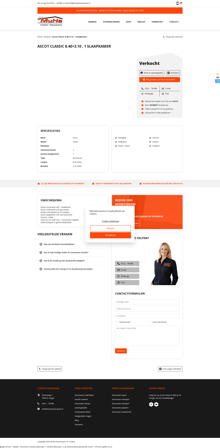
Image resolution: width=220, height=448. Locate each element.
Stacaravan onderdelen (84, 395)
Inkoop (141, 21)
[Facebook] (151, 405)
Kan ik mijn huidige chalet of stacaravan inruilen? (66, 252)
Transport (157, 21)
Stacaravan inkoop (82, 403)
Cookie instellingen (110, 221)
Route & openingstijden (153, 73)
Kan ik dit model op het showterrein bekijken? (64, 260)
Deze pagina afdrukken (171, 369)
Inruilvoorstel (124, 322)
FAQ (167, 93)
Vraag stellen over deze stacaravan (160, 79)
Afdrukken (175, 73)
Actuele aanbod (81, 399)
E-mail (167, 88)
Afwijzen (110, 228)
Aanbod (92, 21)
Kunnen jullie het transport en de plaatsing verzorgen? (68, 269)
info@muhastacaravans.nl (79, 3)
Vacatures (79, 424)
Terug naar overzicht (174, 37)
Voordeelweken (111, 21)
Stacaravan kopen (119, 395)
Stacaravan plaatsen (120, 407)
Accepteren (110, 235)
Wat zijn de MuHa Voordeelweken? (59, 244)
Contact (174, 21)
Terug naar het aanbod (51, 369)
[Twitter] (156, 405)
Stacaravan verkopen (120, 399)
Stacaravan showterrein (121, 412)
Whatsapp (148, 93)
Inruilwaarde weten (82, 412)
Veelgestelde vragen (83, 416)
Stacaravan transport (120, 403)
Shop (128, 21)
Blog (77, 420)
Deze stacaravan (160, 322)
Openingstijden (81, 407)
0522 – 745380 (56, 3)
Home (40, 37)
